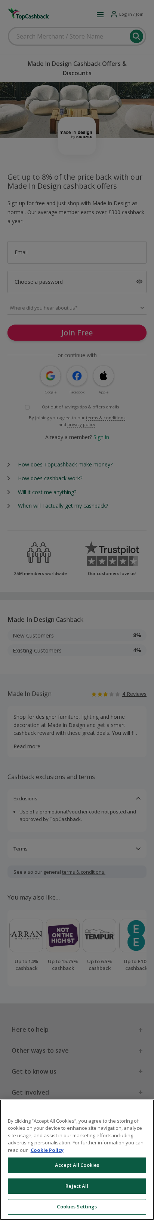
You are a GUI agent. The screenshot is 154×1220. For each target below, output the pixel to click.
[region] (77, 1159)
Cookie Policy (47, 1150)
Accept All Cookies (77, 1165)
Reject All (76, 1186)
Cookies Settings (77, 1206)
